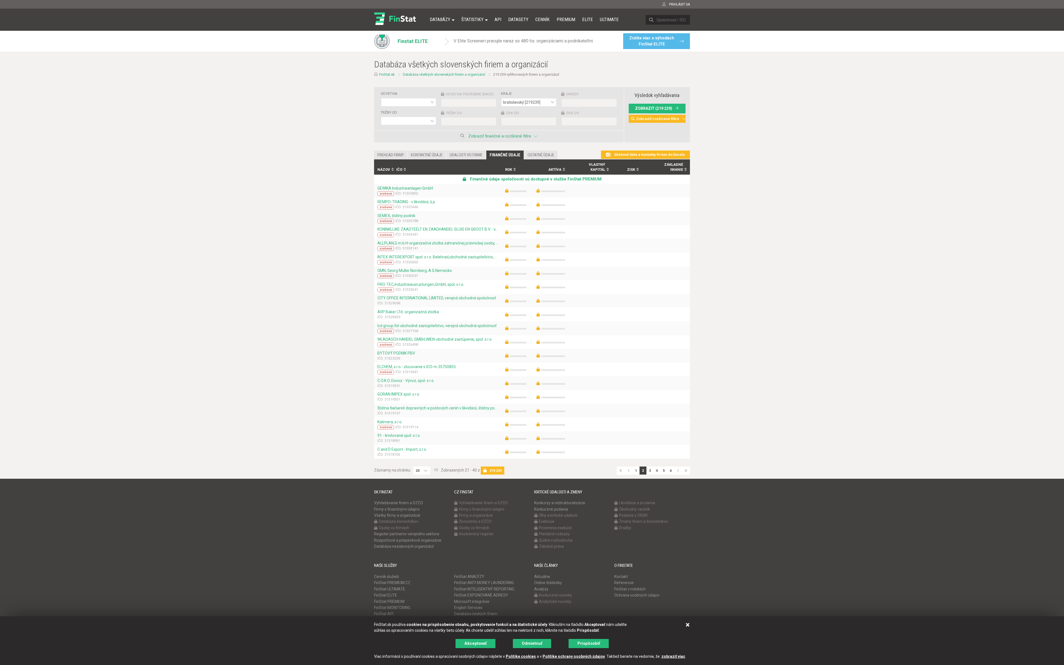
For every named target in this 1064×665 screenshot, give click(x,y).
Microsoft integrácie (471, 601)
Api (498, 19)
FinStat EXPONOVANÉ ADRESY (481, 595)
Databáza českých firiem (475, 614)
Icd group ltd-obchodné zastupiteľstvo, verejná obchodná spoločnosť (437, 325)
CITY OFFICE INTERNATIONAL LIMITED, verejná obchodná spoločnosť (436, 298)
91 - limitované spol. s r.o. (399, 435)
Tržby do (454, 113)
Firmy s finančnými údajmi (397, 509)
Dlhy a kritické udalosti (558, 515)
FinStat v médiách (630, 589)
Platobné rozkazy (554, 534)
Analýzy (541, 589)
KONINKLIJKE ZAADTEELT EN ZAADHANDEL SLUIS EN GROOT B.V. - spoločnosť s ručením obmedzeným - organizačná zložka (437, 229)
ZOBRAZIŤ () (653, 108)
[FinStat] (395, 23)
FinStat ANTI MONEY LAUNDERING (484, 582)
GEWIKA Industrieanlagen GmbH (405, 188)
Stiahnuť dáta (649, 154)
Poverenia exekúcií (555, 528)
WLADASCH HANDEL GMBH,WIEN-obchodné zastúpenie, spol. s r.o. (434, 339)
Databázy (440, 19)
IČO (399, 169)
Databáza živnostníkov (398, 521)
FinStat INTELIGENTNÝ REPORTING (484, 589)
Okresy (572, 94)
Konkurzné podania (551, 509)
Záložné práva (551, 546)
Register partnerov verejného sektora (406, 534)
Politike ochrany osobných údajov (574, 656)
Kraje (506, 93)
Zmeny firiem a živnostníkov (643, 521)
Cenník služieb (386, 576)
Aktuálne (542, 576)
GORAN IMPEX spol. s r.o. (398, 394)
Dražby (625, 528)
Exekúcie (546, 521)
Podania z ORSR (633, 515)
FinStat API (383, 614)
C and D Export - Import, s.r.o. (402, 449)
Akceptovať (475, 643)
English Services (468, 607)
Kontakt (621, 576)
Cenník (542, 19)
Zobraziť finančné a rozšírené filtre (499, 136)
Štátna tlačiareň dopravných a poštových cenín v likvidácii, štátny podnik (437, 408)
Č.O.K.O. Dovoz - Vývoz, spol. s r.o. (405, 380)
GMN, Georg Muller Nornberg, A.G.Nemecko (414, 270)
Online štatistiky (548, 582)
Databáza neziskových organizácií (404, 546)
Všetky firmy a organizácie (397, 515)
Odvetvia (389, 93)
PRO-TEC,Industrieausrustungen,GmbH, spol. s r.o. (420, 284)
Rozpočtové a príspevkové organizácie (407, 540)
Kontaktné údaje (427, 154)
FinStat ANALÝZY (469, 576)
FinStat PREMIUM (389, 601)
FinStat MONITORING (392, 607)
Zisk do (572, 113)
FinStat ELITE (385, 595)
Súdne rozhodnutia (555, 540)
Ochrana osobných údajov (636, 595)
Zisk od (512, 113)
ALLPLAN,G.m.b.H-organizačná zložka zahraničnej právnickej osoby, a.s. (437, 243)
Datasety (518, 19)
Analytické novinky (555, 601)
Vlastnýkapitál (597, 167)
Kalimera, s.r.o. (389, 422)
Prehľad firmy (390, 154)
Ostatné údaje (541, 154)
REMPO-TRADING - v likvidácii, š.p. (406, 202)
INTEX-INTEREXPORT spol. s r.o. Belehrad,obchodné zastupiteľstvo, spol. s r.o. (437, 257)
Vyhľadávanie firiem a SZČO (398, 503)
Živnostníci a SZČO (475, 521)
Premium (566, 19)
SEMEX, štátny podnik (396, 215)
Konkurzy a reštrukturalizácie (559, 503)
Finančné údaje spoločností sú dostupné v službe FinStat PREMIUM (535, 179)
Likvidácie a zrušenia (637, 503)
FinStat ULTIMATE (389, 589)
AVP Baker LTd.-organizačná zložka (408, 312)
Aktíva (554, 169)
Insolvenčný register (476, 534)
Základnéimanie (673, 167)
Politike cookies (521, 656)
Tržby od (389, 112)
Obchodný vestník (634, 509)
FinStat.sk (387, 74)
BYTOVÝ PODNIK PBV (396, 353)
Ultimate (609, 19)
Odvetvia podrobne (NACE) (470, 94)
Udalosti (466, 154)
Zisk (631, 169)
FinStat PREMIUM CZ (392, 582)
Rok (508, 169)
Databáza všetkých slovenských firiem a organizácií (444, 74)
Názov (383, 169)
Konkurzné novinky (555, 595)
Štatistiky (472, 19)
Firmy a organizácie (476, 515)
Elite (587, 19)
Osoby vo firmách (394, 528)
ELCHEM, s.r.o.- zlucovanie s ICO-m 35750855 (416, 367)
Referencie (624, 582)
